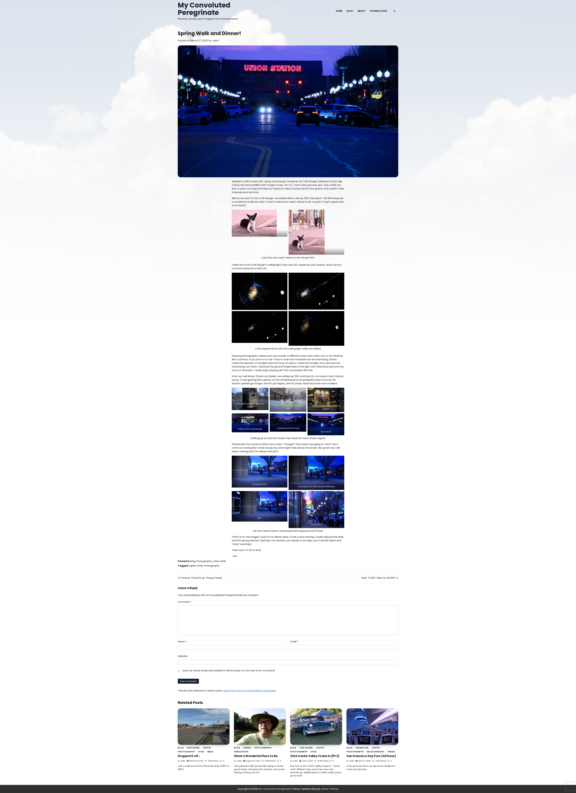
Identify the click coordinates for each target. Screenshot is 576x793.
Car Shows (306, 748)
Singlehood (241, 751)
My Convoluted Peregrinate (204, 8)
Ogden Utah (196, 565)
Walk (223, 561)
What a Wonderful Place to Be (256, 756)
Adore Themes (329, 789)
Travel (391, 751)
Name (182, 641)
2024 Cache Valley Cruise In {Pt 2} (314, 756)
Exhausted (362, 748)
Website (183, 656)
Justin (215, 40)
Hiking (247, 748)
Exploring (193, 748)
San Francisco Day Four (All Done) (371, 756)
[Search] (394, 11)
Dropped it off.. (189, 756)
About (361, 10)
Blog (350, 10)
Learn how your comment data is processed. (250, 690)
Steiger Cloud (378, 10)
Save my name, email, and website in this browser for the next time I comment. (228, 670)
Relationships (375, 751)
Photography (204, 561)
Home (339, 10)
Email (294, 641)
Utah (216, 561)
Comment (185, 602)
